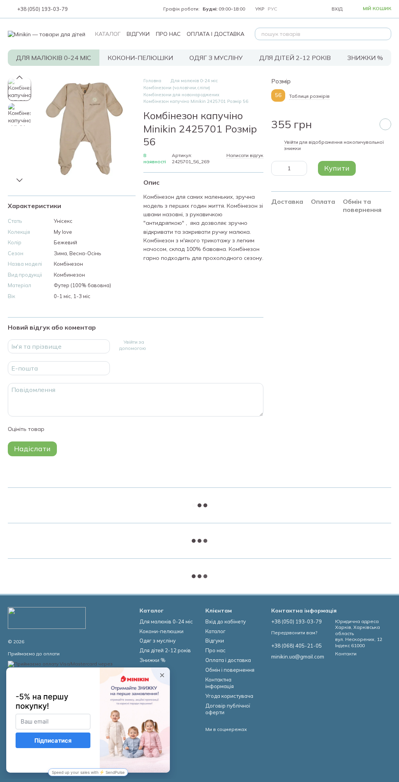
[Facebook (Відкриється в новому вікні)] (90, 9)
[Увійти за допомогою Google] (165, 345)
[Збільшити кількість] (301, 168)
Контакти (346, 654)
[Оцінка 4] (94, 429)
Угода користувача (229, 696)
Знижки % (365, 58)
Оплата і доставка (215, 33)
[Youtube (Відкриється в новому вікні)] (99, 9)
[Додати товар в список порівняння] (366, 124)
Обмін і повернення (229, 670)
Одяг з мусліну (216, 58)
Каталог (107, 33)
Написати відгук (244, 155)
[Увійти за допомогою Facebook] (152, 345)
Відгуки (138, 33)
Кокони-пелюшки (140, 58)
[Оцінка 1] (57, 429)
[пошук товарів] (385, 34)
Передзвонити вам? (294, 632)
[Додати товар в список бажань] (385, 124)
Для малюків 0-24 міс (53, 58)
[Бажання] (307, 9)
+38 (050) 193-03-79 (42, 9)
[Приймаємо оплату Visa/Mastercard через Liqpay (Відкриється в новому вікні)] (68, 666)
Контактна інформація (219, 682)
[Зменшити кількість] (277, 168)
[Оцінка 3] (82, 429)
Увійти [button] (291, 142)
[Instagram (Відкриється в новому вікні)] (80, 9)
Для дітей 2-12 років (295, 58)
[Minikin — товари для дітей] (47, 617)
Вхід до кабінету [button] (225, 621)
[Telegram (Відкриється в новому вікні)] (108, 9)
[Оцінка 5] (107, 429)
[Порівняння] (290, 9)
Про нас (168, 33)
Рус (272, 9)
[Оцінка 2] (70, 429)
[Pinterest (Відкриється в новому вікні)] (118, 9)
